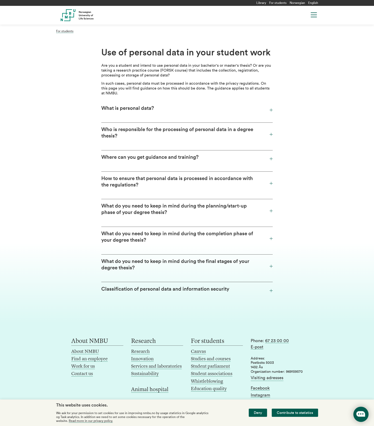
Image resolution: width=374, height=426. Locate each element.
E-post (257, 347)
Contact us (82, 374)
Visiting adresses (267, 378)
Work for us (83, 366)
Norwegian (297, 2)
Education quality (209, 389)
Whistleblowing (207, 381)
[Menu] (314, 15)
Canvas (198, 351)
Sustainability (145, 374)
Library (261, 2)
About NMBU (85, 351)
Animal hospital (149, 389)
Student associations (211, 374)
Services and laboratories (156, 366)
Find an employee (89, 359)
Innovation (142, 359)
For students (278, 2)
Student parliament (210, 366)
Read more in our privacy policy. (91, 420)
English (313, 2)
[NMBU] (86, 15)
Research (140, 351)
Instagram (260, 395)
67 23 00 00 (277, 341)
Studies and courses (211, 359)
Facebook (260, 388)
